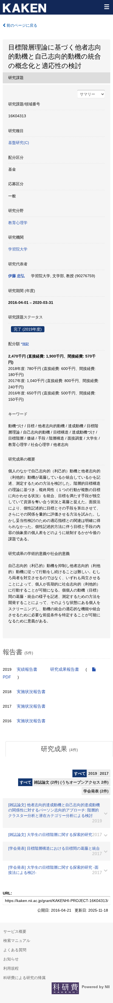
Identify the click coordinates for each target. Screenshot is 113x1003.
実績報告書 (27, 669)
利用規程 (11, 968)
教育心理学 (17, 222)
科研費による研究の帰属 (24, 977)
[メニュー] (106, 6)
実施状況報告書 (31, 691)
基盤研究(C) (18, 142)
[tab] (59, 749)
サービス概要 (14, 931)
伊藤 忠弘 (16, 276)
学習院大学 (17, 249)
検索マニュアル (16, 940)
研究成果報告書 (64, 669)
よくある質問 (14, 950)
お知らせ (11, 959)
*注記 (25, 344)
